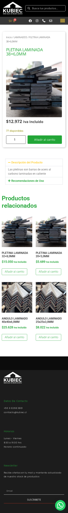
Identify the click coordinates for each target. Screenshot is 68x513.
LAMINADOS (20, 37)
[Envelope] (51, 21)
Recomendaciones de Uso (27, 180)
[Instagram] (37, 21)
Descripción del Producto (27, 162)
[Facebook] (30, 21)
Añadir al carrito (44, 139)
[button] (62, 21)
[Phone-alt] (44, 21)
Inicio (9, 37)
